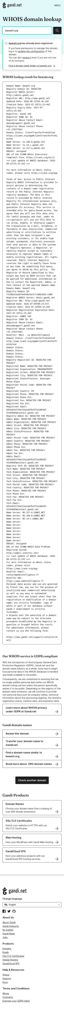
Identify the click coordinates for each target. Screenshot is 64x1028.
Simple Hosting (10, 959)
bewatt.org (15, 43)
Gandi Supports (10, 926)
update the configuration (31, 51)
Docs (5, 982)
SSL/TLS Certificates (13, 956)
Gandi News (8, 933)
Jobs (5, 937)
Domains (6, 948)
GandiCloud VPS (10, 963)
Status (5, 974)
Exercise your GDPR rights (16, 1001)
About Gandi (9, 922)
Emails (5, 952)
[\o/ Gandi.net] (32, 891)
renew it (26, 57)
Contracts (7, 997)
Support (6, 978)
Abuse (5, 993)
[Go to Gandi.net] (12, 5)
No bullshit (7, 930)
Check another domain (32, 780)
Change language (12, 898)
